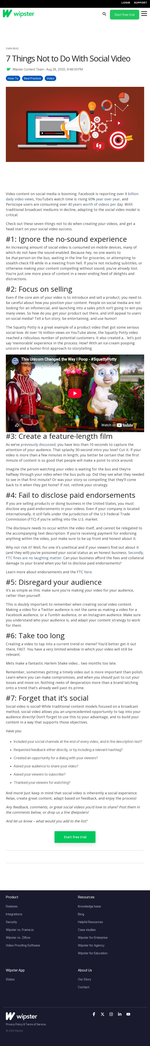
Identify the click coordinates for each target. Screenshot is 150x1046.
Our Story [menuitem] (84, 979)
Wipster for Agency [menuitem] (91, 945)
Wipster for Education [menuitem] (93, 953)
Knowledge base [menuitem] (89, 906)
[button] (94, 1014)
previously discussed (38, 444)
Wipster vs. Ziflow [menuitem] (18, 937)
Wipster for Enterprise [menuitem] (93, 937)
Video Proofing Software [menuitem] (23, 945)
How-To (13, 78)
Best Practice (32, 78)
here (88, 572)
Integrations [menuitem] (14, 914)
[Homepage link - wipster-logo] (21, 1018)
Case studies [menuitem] (87, 930)
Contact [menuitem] (83, 987)
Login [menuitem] (125, 2)
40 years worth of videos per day (95, 204)
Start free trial (75, 837)
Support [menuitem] (140, 2)
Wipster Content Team (28, 69)
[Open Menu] (143, 14)
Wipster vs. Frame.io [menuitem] (20, 930)
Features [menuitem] (12, 906)
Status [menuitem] (10, 979)
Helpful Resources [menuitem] (90, 922)
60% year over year (104, 199)
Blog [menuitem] (81, 914)
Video (50, 78)
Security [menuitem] (11, 922)
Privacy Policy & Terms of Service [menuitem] (26, 1024)
